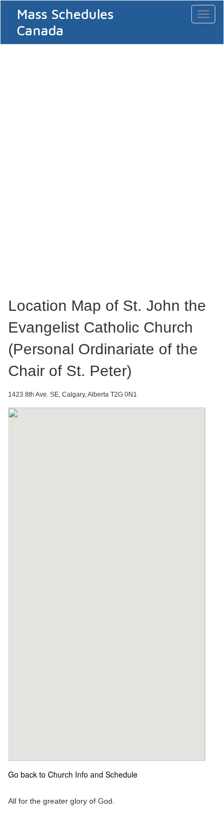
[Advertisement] (112, 167)
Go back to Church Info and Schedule (73, 774)
